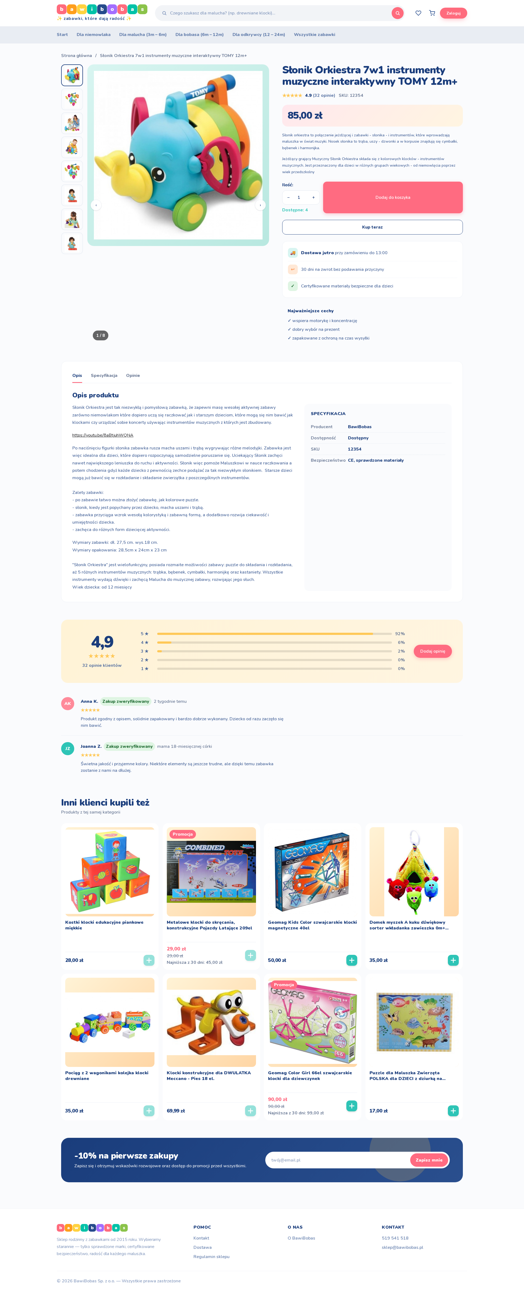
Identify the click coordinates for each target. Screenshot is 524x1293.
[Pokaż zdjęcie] (72, 75)
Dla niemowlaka (94, 35)
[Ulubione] (418, 13)
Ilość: (287, 185)
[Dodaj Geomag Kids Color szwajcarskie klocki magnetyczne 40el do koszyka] (351, 960)
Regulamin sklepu (211, 1257)
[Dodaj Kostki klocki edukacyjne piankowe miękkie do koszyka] (149, 960)
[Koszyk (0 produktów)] (432, 13)
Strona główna (76, 56)
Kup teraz (372, 227)
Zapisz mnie (429, 1160)
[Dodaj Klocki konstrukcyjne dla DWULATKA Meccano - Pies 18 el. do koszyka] (250, 1110)
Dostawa (202, 1247)
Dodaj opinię (432, 651)
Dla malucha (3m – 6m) (143, 35)
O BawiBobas (301, 1238)
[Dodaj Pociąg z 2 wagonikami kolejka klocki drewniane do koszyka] (149, 1110)
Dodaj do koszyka (393, 197)
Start (62, 35)
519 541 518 (395, 1238)
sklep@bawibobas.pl (402, 1247)
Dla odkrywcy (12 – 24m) (259, 35)
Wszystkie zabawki (314, 35)
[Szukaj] (398, 13)
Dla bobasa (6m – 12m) (199, 35)
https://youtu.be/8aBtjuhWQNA (102, 435)
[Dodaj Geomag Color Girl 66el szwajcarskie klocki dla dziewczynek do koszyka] (351, 1105)
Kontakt (201, 1238)
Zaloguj (453, 13)
